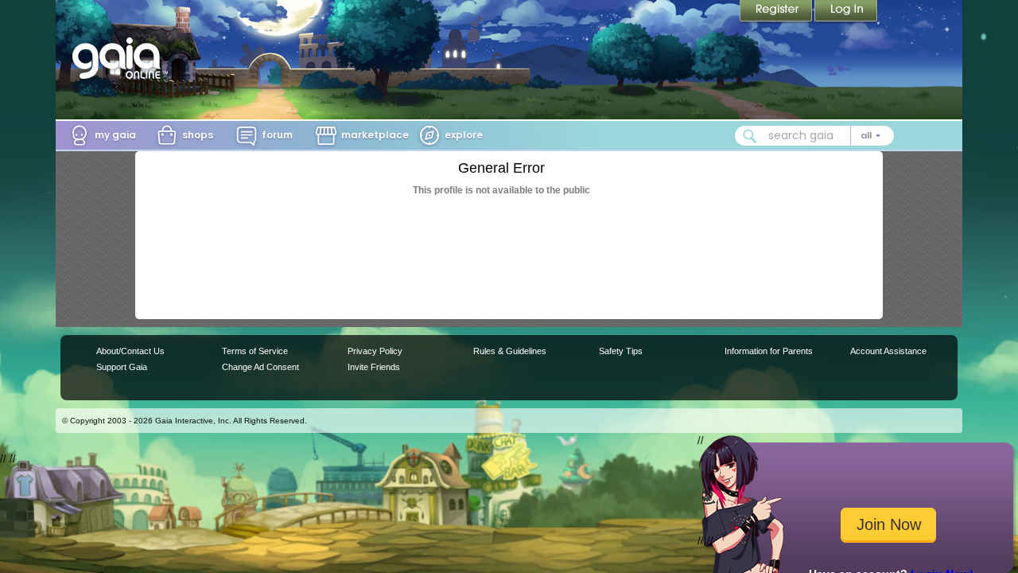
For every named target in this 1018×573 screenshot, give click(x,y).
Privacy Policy (375, 351)
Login (846, 12)
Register (777, 12)
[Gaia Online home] (120, 58)
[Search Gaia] (750, 136)
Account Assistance (888, 351)
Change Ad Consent (260, 367)
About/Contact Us (130, 351)
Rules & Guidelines (509, 351)
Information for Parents (769, 351)
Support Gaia (121, 367)
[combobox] (814, 136)
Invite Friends (374, 367)
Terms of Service (255, 351)
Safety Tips (621, 351)
